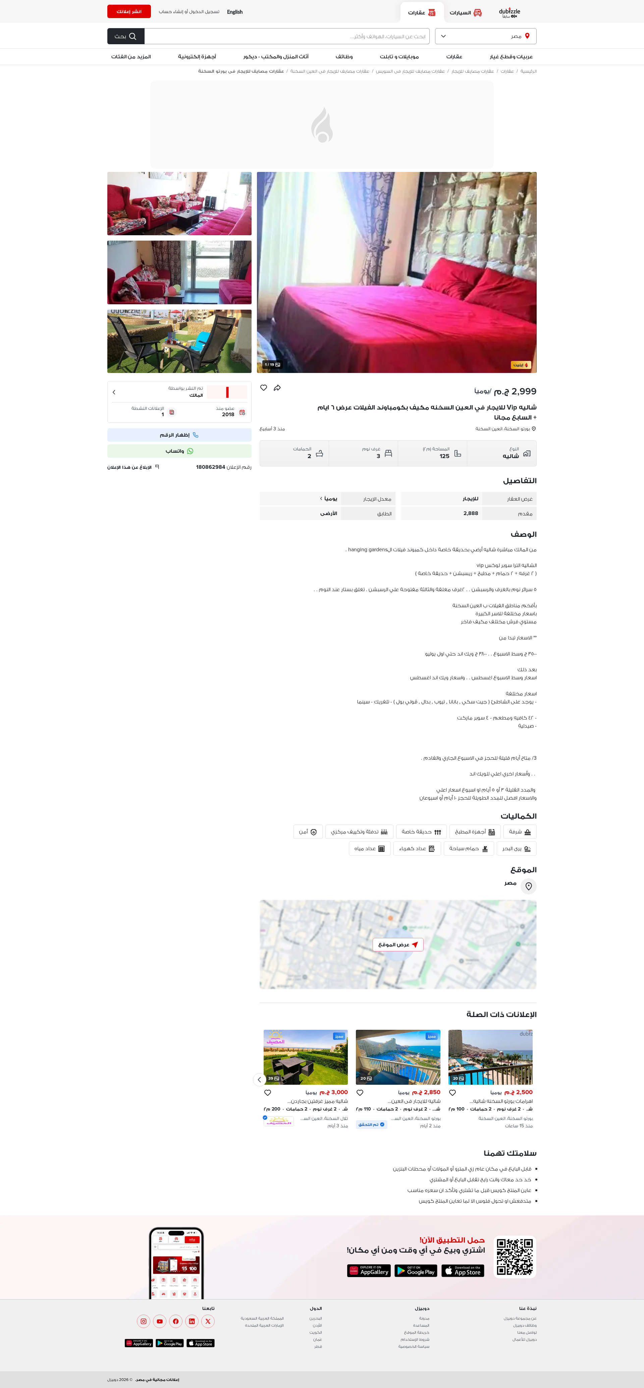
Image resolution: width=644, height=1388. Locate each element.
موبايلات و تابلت (399, 56)
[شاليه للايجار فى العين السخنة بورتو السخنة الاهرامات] (398, 1079)
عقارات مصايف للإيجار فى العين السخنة (329, 71)
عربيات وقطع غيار (511, 56)
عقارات (507, 71)
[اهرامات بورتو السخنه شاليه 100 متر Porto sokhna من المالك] (490, 1079)
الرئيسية (529, 71)
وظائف (344, 56)
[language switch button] (235, 11)
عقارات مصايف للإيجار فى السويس (410, 71)
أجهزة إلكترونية (197, 56)
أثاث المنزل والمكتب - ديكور (275, 56)
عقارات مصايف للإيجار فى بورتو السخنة (241, 71)
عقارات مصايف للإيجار (472, 71)
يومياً (330, 498)
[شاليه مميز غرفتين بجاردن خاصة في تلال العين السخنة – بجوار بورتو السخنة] (306, 1079)
